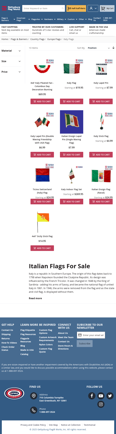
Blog (22, 345)
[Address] (33, 395)
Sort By (81, 47)
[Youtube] (101, 396)
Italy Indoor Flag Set (71, 189)
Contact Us (7, 330)
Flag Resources (28, 334)
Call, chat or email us (75, 31)
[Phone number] (33, 410)
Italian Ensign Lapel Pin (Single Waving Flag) (71, 139)
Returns (6, 338)
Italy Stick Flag (101, 136)
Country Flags (37, 39)
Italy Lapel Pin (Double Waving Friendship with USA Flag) (42, 139)
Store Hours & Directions (65, 347)
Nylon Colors (46, 344)
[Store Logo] (11, 8)
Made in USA (27, 349)
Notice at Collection (71, 424)
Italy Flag (71, 82)
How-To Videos (9, 342)
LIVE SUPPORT (76, 26)
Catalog (24, 354)
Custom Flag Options (45, 331)
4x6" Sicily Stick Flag (42, 236)
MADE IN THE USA (98, 26)
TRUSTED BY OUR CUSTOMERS (47, 26)
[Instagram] (101, 404)
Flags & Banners (19, 39)
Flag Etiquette (27, 330)
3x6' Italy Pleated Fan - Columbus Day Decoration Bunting (42, 86)
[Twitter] (110, 396)
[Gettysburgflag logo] (15, 393)
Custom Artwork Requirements (48, 339)
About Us (63, 333)
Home (5, 39)
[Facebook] (92, 396)
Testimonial (89, 424)
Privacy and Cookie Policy (33, 424)
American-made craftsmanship (97, 31)
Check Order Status (8, 348)
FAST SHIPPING (10, 26)
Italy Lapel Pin (101, 82)
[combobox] (43, 8)
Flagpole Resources (25, 340)
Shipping (6, 334)
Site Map (53, 424)
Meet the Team (66, 337)
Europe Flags (54, 39)
